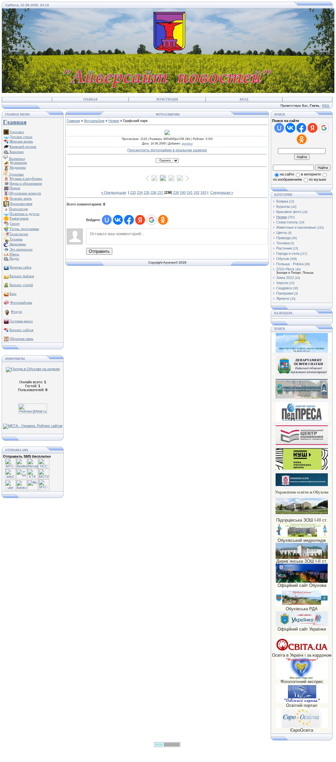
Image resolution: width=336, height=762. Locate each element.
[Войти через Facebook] (129, 220)
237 (160, 192)
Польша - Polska (290, 264)
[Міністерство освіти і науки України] (302, 342)
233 (133, 192)
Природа (283, 238)
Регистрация (167, 99)
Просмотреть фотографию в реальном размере (167, 150)
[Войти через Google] (151, 220)
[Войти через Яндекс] (140, 220)
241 (190, 192)
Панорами (284, 293)
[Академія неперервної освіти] (302, 397)
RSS (325, 105)
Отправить (99, 251)
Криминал (16, 158)
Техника (283, 243)
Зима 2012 (285, 278)
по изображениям (287, 179)
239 (176, 192)
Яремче (282, 298)
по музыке (317, 179)
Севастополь (287, 222)
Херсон (282, 283)
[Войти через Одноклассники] (163, 220)
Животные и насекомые (296, 227)
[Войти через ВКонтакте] (118, 220)
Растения (284, 248)
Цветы (281, 233)
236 (153, 192)
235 (147, 192)
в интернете (311, 174)
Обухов (282, 259)
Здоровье (16, 174)
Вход (244, 99)
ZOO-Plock (285, 269)
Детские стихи (20, 137)
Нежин (113, 121)
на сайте (287, 174)
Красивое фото (288, 212)
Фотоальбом (94, 121)
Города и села (287, 253)
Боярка (282, 201)
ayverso (187, 143)
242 (197, 192)
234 (140, 192)
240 (183, 192)
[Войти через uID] (107, 220)
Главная (90, 99)
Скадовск (284, 288)
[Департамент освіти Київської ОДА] (302, 374)
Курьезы (283, 206)
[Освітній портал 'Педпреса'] (302, 420)
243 (203, 192)
